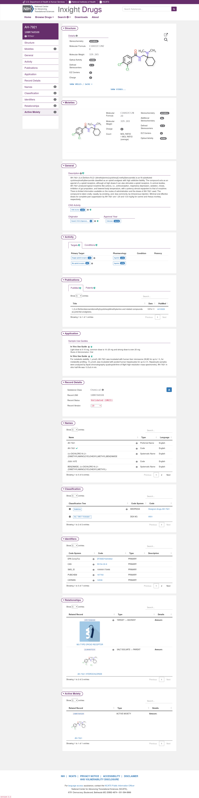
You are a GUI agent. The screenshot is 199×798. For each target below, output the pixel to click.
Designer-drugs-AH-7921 (159, 509)
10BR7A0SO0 (78, 714)
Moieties (69, 102)
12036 (99, 580)
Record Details (73, 382)
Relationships (72, 600)
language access (75, 785)
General (69, 165)
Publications (72, 280)
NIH (63, 776)
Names (69, 423)
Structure (70, 28)
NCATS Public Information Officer (119, 785)
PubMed (162, 303)
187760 (100, 574)
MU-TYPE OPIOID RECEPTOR (90, 644)
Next (168, 474)
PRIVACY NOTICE (89, 776)
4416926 (161, 309)
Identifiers (70, 539)
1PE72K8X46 (89, 620)
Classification (72, 489)
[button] (166, 34)
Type (143, 437)
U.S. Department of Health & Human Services (45, 1)
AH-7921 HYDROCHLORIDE (90, 674)
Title (75, 303)
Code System (137, 503)
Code (151, 503)
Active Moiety (72, 693)
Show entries (79, 295)
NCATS (106, 1)
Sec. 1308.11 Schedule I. (82, 517)
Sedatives (77, 509)
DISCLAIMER (131, 776)
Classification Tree (77, 503)
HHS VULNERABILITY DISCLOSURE (99, 779)
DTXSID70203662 (104, 558)
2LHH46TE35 (89, 650)
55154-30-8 (102, 564)
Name (71, 437)
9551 (150, 516)
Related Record (76, 614)
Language (164, 437)
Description (153, 553)
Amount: (159, 620)
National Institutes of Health (84, 1)
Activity (69, 237)
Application (71, 333)
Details (161, 614)
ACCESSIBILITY (111, 776)
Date (151, 303)
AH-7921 (78, 738)
